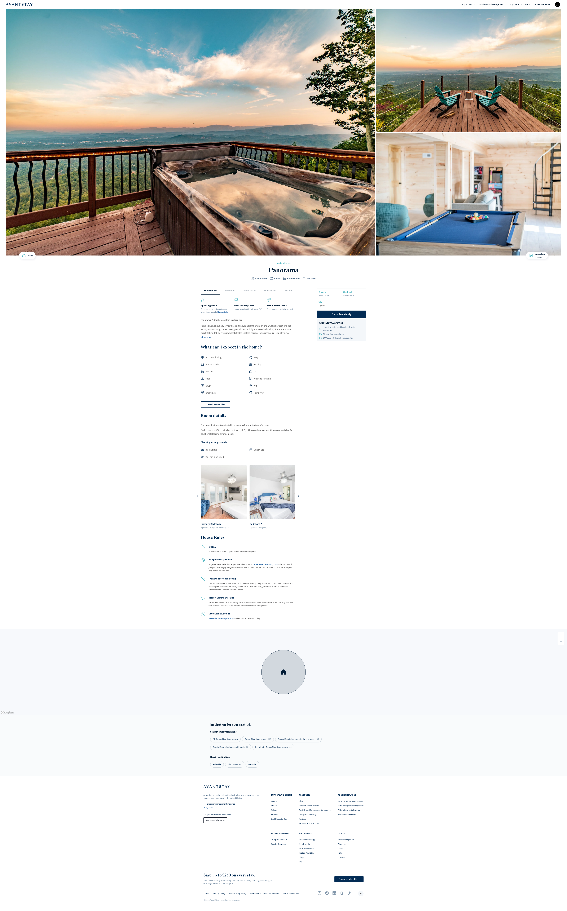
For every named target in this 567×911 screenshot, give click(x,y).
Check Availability (341, 314)
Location (288, 290)
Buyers (274, 805)
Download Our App (307, 839)
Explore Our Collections (309, 823)
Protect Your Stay (306, 853)
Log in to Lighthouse (215, 820)
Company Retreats (279, 839)
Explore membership (349, 879)
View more (206, 337)
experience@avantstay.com (266, 564)
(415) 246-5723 (209, 807)
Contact (341, 857)
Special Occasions (278, 844)
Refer (340, 853)
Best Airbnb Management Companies (315, 810)
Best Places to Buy (279, 819)
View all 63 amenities (215, 404)
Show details (222, 312)
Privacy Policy (219, 893)
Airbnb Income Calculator (349, 810)
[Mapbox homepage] (7, 712)
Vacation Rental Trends (309, 805)
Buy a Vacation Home (519, 4)
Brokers (274, 814)
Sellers (274, 810)
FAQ (300, 861)
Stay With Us (467, 4)
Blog (301, 801)
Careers (341, 848)
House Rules (270, 290)
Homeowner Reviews (347, 814)
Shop (301, 857)
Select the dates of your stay (221, 618)
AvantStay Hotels (306, 848)
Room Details (249, 290)
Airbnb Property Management (351, 805)
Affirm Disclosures (291, 893)
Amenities (230, 290)
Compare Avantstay (307, 814)
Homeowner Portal (542, 4)
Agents (274, 801)
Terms (206, 893)
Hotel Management (346, 839)
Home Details (210, 290)
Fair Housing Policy (237, 893)
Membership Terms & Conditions (264, 893)
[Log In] (557, 4)
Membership (304, 844)
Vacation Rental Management (491, 4)
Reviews (302, 819)
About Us (342, 844)
